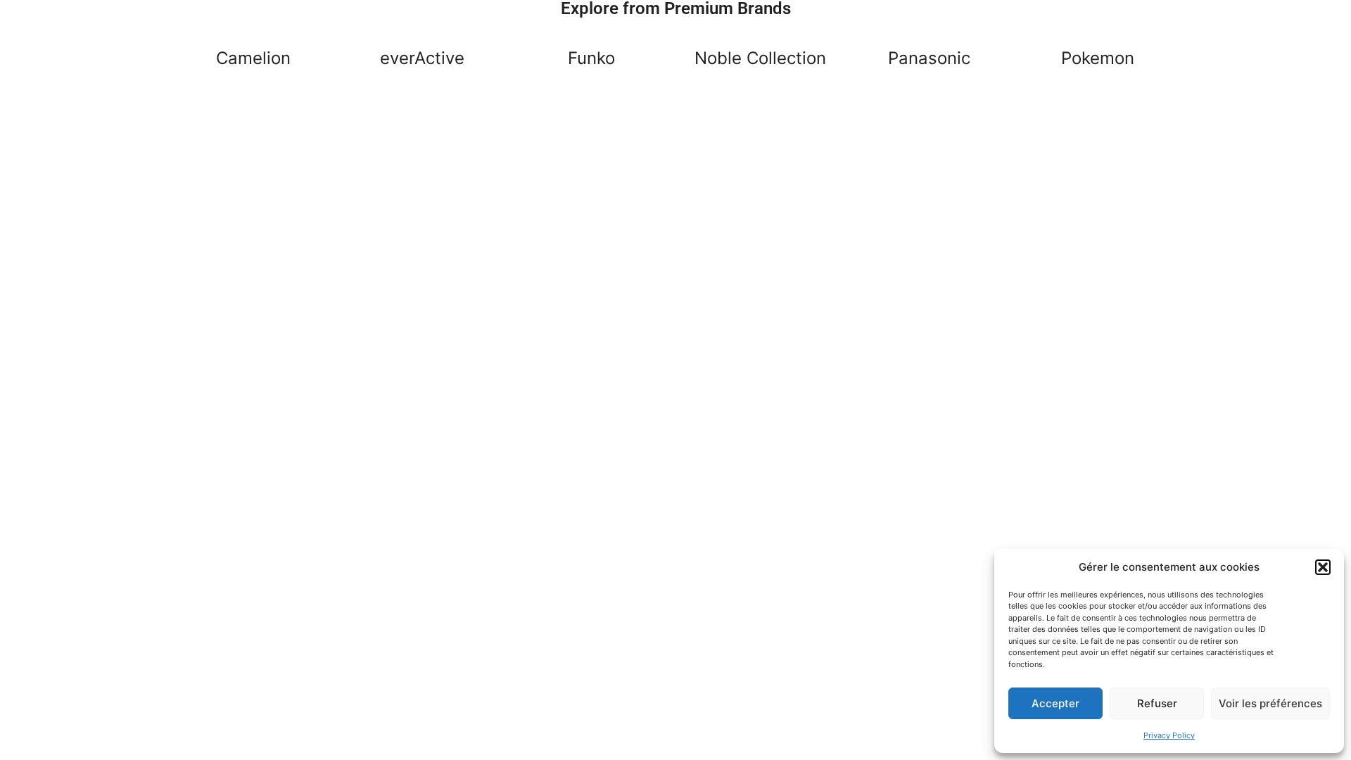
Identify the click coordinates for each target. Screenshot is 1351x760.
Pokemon (1097, 58)
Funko (591, 58)
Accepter (1055, 703)
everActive (422, 58)
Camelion (253, 58)
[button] (1323, 567)
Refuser (1157, 703)
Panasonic (929, 58)
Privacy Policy (1169, 735)
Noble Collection (760, 58)
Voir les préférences (1270, 703)
